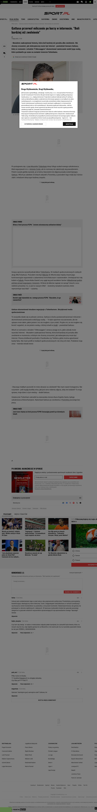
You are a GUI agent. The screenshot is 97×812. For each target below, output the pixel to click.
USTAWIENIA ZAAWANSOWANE (33, 124)
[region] (48, 104)
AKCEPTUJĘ (69, 124)
